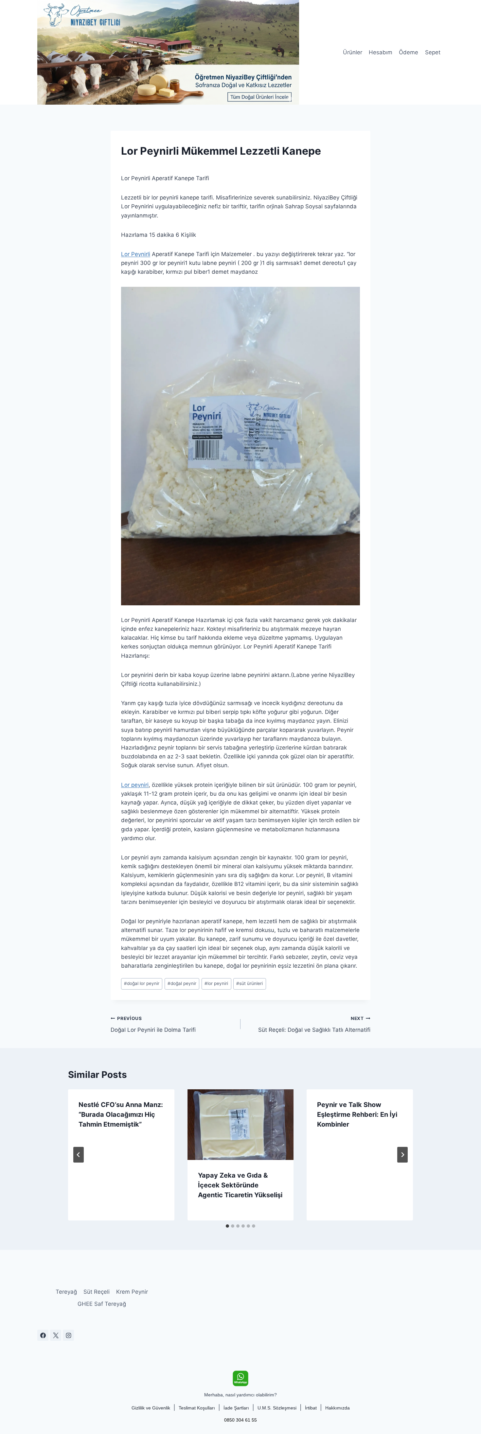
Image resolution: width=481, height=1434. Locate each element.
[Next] (402, 1155)
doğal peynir (182, 983)
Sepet (432, 52)
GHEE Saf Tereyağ (102, 1304)
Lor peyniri (135, 785)
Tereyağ (66, 1291)
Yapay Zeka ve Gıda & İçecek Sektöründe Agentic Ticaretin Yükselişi (240, 1185)
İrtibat (311, 1407)
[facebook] (42, 1335)
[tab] (227, 1226)
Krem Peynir (132, 1291)
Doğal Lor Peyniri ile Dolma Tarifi (153, 1024)
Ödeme (408, 52)
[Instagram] (68, 1335)
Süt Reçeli (96, 1291)
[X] (55, 1335)
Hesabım (380, 52)
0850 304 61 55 (240, 1420)
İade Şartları (236, 1407)
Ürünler (352, 52)
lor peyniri (216, 983)
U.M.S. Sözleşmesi (277, 1407)
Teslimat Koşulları (197, 1407)
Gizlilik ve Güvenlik (151, 1407)
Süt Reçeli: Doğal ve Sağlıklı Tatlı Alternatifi (314, 1024)
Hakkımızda (337, 1407)
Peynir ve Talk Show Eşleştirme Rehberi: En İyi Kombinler (357, 1114)
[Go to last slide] (78, 1155)
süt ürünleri (249, 983)
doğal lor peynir (141, 983)
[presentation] (240, 1124)
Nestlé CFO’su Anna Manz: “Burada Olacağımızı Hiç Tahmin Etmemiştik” (121, 1114)
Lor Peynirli (135, 254)
